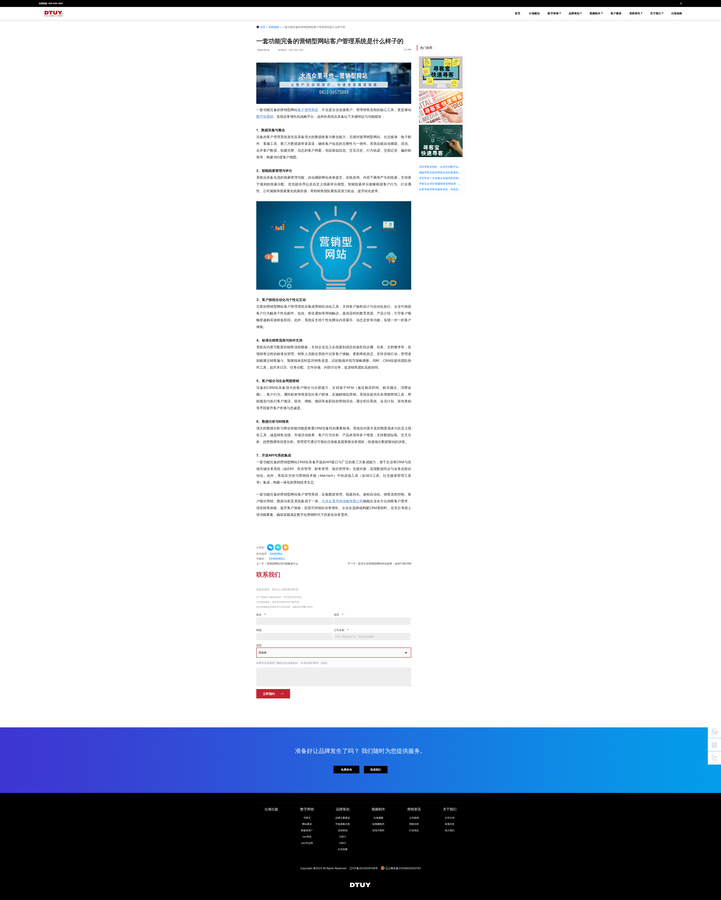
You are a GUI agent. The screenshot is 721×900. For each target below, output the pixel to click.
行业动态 (414, 830)
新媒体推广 (307, 830)
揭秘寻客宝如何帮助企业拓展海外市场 (441, 172)
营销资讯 (635, 13)
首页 (517, 13)
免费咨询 (346, 769)
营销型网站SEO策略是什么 (282, 563)
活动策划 (343, 830)
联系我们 (375, 769)
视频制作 (595, 13)
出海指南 (676, 13)
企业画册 (343, 849)
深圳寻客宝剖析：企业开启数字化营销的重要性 (441, 166)
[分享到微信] (270, 547)
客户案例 (616, 13)
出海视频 (378, 817)
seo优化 (306, 836)
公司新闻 (414, 817)
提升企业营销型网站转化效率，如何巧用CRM (384, 563)
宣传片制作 (378, 830)
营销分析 (414, 824)
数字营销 (553, 13)
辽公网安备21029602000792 (403, 868)
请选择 (262, 652)
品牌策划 (574, 13)
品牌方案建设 (342, 817)
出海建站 (534, 13)
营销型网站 (276, 553)
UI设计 (342, 843)
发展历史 (450, 824)
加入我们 (450, 830)
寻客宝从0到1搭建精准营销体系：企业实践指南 (441, 183)
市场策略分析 (342, 824)
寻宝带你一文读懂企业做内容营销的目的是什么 (441, 178)
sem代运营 (307, 843)
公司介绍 (450, 817)
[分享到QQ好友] (285, 547)
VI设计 (342, 836)
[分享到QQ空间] (278, 547)
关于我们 (656, 13)
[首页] (360, 884)
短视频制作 (378, 824)
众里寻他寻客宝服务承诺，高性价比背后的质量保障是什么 (441, 189)
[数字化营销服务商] (90, 13)
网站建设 (307, 824)
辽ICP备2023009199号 (363, 868)
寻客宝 (307, 817)
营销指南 (273, 27)
